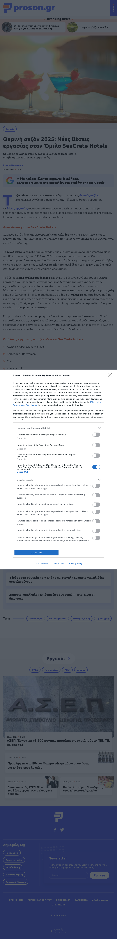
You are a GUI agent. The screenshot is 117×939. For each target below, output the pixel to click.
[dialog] (58, 469)
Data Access (58, 563)
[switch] (96, 435)
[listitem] (58, 428)
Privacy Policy (75, 563)
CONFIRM (36, 553)
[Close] (111, 376)
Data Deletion (41, 563)
